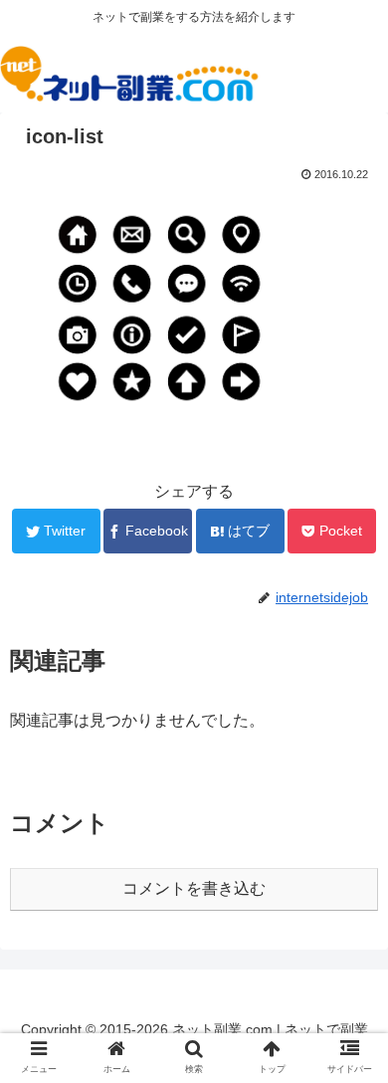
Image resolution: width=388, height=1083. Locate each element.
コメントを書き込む (194, 888)
